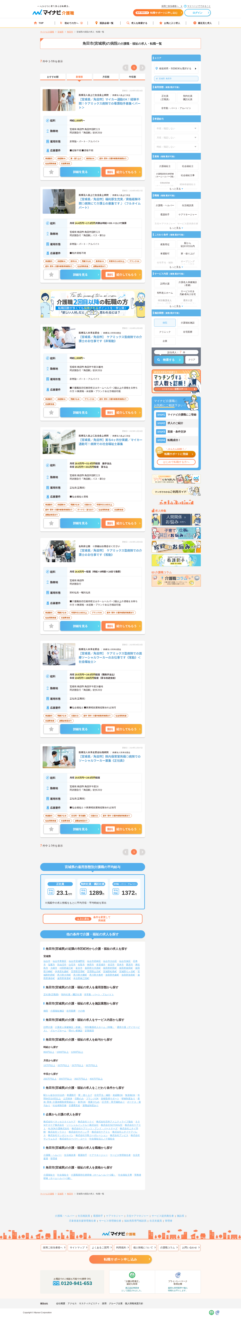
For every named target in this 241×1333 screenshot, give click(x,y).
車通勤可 (71, 1095)
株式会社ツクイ (86, 1121)
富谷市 (79, 968)
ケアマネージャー (98, 1155)
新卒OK (82, 1102)
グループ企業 (116, 1303)
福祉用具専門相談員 (135, 1220)
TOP (41, 23)
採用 (104, 1303)
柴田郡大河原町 (93, 968)
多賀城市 (100, 964)
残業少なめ (94, 1102)
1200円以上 (77, 1052)
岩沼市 (111, 964)
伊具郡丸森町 (62, 971)
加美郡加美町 (128, 975)
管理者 (53, 1158)
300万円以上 (65, 1078)
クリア (191, 359)
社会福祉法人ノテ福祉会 (102, 1138)
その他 (81, 1011)
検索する (169, 359)
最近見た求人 (205, 23)
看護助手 (82, 1155)
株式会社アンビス (119, 1135)
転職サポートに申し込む (157, 12)
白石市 (72, 964)
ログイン (198, 12)
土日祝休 (67, 1098)
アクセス (72, 1303)
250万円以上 (50, 1078)
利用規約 (121, 1247)
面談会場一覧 (106, 23)
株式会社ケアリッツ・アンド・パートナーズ (95, 1128)
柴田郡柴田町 (126, 968)
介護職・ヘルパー (52, 1155)
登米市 (120, 964)
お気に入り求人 (172, 23)
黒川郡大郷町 (80, 975)
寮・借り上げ (85, 1095)
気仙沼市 (61, 964)
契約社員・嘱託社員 (71, 994)
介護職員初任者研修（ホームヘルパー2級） (93, 1175)
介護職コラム (167, 1247)
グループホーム (58, 1030)
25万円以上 (77, 1065)
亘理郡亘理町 (78, 971)
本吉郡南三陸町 (81, 978)
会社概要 (60, 1303)
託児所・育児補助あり (113, 1102)
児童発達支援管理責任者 (82, 1220)
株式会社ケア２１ (101, 1132)
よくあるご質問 (100, 1247)
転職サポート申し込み (120, 1259)
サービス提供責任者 (163, 1215)
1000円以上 (63, 1052)
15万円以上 (49, 1065)
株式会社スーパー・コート (73, 1138)
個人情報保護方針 (134, 1303)
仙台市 (46, 961)
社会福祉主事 (125, 1175)
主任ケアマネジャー (137, 1215)
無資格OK (130, 1095)
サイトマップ (77, 1247)
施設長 (180, 1215)
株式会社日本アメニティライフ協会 (114, 1121)
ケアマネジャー (114, 1215)
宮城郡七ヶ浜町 (127, 971)
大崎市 (53, 968)
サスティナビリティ (89, 1303)
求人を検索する (139, 23)
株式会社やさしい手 (79, 1132)
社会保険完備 (59, 1105)
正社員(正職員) (51, 994)
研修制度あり (128, 1098)
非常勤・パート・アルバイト (99, 994)
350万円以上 (80, 1078)
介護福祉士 (49, 1175)
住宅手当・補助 (102, 1095)
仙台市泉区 (125, 961)
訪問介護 (48, 1027)
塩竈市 (51, 964)
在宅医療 (71, 1011)
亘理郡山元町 (94, 971)
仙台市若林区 (94, 961)
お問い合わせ (189, 1247)
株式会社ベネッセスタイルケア (59, 1121)
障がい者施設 (75, 1030)
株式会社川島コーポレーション (92, 1135)
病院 (45, 1011)
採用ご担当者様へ (53, 1247)
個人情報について (143, 1247)
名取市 (81, 964)
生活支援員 (156, 1220)
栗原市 (129, 964)
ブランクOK (92, 1098)
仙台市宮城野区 (77, 961)
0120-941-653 (76, 1283)
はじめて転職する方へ (176, 462)
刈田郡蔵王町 (66, 968)
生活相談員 (70, 1155)
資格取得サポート (110, 1098)
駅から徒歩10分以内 (53, 1095)
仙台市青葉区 (59, 961)
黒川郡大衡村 (96, 975)
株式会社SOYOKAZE (111, 1125)
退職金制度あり (90, 1105)
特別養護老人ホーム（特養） (100, 1027)
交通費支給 (74, 1105)
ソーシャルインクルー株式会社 (82, 1125)
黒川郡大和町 (64, 975)
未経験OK (118, 1095)
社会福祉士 (63, 1175)
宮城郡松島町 (110, 971)
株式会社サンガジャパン (60, 1135)
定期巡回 (89, 1030)
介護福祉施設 (57, 1011)
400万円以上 (96, 1078)
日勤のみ (79, 1098)
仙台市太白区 (110, 961)
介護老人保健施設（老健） (68, 1027)
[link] (52, 77)
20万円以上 (63, 1065)
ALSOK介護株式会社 (58, 1128)
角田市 (165, 78)
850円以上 (48, 1052)
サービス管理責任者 (120, 1155)
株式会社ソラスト (57, 1132)
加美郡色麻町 (112, 975)
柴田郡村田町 (110, 968)
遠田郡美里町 (64, 978)
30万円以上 (92, 1065)
